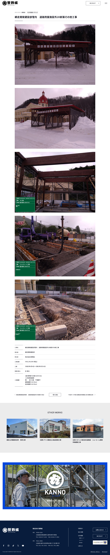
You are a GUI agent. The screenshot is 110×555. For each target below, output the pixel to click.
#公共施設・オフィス (32, 12)
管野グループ (81, 538)
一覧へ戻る (55, 395)
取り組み (81, 542)
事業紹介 (80, 528)
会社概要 (80, 535)
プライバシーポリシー (95, 551)
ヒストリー (81, 540)
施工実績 (80, 532)
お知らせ (80, 546)
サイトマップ (104, 551)
